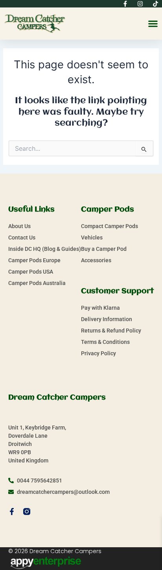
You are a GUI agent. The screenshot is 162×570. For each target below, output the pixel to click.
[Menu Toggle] (153, 23)
